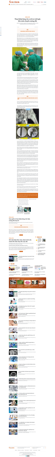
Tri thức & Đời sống (28, 4)
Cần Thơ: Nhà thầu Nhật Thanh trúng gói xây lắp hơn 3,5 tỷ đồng (41, 248)
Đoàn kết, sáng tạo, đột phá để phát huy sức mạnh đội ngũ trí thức (17, 268)
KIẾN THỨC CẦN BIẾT (16, 279)
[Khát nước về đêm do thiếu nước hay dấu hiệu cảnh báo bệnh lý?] (42, 282)
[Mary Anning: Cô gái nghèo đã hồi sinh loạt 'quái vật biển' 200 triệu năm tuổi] (13, 282)
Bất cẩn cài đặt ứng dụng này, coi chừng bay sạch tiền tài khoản (40, 272)
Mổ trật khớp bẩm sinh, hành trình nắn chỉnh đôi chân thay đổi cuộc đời (27, 213)
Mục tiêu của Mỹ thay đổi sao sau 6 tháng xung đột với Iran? (27, 272)
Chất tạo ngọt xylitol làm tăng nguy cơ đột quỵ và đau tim (27, 286)
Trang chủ (9, 4)
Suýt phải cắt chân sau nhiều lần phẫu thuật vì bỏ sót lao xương (26, 401)
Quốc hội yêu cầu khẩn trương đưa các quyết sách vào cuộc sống (14, 275)
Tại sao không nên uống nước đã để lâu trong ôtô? (35, 286)
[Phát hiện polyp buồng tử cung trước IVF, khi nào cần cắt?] (13, 259)
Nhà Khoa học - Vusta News (16, 4)
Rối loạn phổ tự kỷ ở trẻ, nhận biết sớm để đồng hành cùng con (26, 299)
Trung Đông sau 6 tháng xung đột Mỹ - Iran (30, 268)
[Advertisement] (27, 10)
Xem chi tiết (21, 251)
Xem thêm (33, 4)
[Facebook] (1, 27)
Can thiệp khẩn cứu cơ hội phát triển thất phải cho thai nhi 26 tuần (26, 423)
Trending (11, 4)
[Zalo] (1, 29)
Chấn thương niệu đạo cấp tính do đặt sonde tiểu (27, 378)
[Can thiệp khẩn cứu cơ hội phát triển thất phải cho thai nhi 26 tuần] (13, 425)
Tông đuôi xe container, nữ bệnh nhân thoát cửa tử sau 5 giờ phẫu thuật (26, 387)
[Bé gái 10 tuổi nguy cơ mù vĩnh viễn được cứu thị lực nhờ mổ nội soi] (13, 366)
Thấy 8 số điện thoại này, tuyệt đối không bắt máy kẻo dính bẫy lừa (40, 275)
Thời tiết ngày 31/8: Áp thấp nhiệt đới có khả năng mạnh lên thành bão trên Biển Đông (41, 254)
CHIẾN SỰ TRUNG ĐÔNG (26, 265)
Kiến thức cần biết (21, 4)
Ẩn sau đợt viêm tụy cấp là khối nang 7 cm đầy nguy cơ (26, 350)
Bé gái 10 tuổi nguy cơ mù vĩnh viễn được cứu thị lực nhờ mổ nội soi (26, 365)
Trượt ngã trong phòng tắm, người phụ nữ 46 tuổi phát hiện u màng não (26, 430)
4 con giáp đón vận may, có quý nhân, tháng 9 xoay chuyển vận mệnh (41, 245)
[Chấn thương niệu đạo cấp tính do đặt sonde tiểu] (13, 381)
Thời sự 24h (24, 4)
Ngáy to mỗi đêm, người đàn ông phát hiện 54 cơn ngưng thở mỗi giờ (26, 343)
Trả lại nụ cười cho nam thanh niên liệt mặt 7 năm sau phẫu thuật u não (26, 394)
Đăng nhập (45, 4)
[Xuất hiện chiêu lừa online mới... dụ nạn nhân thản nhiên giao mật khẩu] (37, 268)
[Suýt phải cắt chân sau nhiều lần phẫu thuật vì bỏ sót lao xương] (13, 403)
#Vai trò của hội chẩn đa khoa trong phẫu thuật (23, 204)
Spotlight (31, 4)
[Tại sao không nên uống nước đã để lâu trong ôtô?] (35, 282)
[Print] (1, 32)
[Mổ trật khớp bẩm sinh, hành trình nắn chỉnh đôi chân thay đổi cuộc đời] (27, 209)
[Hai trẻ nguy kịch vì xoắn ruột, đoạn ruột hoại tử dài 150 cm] (13, 330)
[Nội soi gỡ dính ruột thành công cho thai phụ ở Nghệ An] (13, 374)
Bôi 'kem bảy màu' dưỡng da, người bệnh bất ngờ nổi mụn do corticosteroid (26, 314)
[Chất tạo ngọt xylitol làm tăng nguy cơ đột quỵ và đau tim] (27, 282)
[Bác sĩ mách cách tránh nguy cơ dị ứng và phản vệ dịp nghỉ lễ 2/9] (13, 323)
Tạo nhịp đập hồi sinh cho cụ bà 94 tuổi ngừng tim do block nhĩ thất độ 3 (26, 416)
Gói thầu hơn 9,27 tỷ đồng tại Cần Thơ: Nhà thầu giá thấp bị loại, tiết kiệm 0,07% (39, 240)
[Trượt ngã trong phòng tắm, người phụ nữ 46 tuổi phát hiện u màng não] (13, 432)
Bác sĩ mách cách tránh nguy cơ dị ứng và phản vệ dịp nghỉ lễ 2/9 (27, 321)
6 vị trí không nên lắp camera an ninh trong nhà (41, 251)
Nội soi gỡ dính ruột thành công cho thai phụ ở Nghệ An (26, 372)
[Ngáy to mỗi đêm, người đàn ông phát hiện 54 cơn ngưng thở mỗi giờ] (13, 345)
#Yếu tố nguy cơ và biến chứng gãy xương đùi (23, 203)
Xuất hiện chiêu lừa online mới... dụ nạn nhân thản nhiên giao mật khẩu (43, 268)
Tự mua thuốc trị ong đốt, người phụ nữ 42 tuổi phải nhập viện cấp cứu (26, 408)
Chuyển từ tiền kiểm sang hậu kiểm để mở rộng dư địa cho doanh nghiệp (14, 272)
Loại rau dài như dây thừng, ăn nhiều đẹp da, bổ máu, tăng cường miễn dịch (20, 286)
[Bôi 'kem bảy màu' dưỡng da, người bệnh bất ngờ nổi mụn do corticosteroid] (13, 316)
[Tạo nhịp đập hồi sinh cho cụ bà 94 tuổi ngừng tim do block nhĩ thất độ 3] (13, 417)
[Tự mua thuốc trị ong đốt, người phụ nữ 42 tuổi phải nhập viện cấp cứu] (13, 410)
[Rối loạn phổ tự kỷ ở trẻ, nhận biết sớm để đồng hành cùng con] (13, 301)
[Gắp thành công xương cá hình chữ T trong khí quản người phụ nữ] (13, 308)
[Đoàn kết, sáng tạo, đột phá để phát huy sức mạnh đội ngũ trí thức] (12, 268)
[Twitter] (1, 30)
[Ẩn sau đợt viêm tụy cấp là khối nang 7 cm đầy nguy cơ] (13, 352)
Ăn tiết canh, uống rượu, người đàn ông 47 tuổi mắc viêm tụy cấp (26, 336)
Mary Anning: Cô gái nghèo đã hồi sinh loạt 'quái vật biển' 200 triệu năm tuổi (13, 286)
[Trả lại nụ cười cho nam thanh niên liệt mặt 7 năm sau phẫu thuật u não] (13, 395)
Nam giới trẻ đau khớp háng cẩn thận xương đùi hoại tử (20, 212)
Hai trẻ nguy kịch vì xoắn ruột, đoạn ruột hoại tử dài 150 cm (26, 328)
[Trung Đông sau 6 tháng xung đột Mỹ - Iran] (24, 268)
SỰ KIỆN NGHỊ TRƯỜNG (13, 265)
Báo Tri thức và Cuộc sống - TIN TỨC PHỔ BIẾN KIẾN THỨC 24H (14, 2)
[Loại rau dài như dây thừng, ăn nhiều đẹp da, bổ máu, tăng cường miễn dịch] (20, 282)
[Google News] (1, 35)
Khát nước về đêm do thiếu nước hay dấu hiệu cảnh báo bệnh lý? (42, 286)
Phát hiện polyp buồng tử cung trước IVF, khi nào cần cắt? (26, 257)
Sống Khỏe (27, 17)
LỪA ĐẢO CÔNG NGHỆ (38, 265)
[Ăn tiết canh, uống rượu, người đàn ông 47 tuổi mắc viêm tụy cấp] (13, 337)
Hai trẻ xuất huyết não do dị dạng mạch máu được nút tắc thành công (26, 357)
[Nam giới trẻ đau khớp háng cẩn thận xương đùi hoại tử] (20, 209)
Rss (45, 447)
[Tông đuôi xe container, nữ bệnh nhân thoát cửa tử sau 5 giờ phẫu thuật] (13, 388)
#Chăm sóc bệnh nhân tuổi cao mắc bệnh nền (23, 200)
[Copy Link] (1, 34)
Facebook (44, 447)
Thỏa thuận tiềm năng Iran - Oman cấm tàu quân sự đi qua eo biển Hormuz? (27, 275)
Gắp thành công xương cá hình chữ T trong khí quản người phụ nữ (26, 307)
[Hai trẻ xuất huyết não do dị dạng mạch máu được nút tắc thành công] (13, 359)
